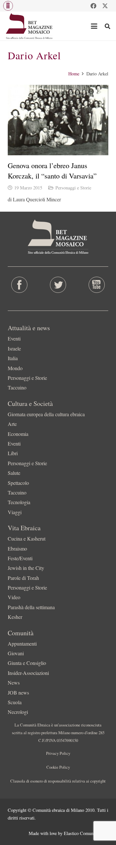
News (14, 682)
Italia (13, 358)
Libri (13, 453)
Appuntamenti (22, 643)
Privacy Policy (58, 753)
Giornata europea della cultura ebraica (46, 414)
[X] (105, 6)
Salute (14, 472)
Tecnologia (19, 502)
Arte (12, 423)
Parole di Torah (23, 577)
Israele (14, 348)
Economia (18, 433)
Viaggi (15, 512)
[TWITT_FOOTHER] (58, 285)
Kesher (15, 616)
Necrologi (18, 711)
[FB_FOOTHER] (19, 285)
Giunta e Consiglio (27, 662)
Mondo (15, 368)
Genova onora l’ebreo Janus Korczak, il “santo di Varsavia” (52, 170)
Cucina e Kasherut (26, 538)
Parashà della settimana (31, 607)
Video (14, 597)
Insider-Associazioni (28, 672)
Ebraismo (17, 548)
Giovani (16, 653)
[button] (8, 6)
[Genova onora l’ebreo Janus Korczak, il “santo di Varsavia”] (58, 120)
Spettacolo (18, 482)
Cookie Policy (58, 767)
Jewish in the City (26, 567)
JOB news (18, 692)
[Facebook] (93, 6)
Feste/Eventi (20, 558)
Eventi (14, 338)
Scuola (15, 702)
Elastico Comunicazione (86, 833)
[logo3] (29, 26)
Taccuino (17, 387)
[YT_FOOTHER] (96, 285)
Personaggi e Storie (73, 188)
